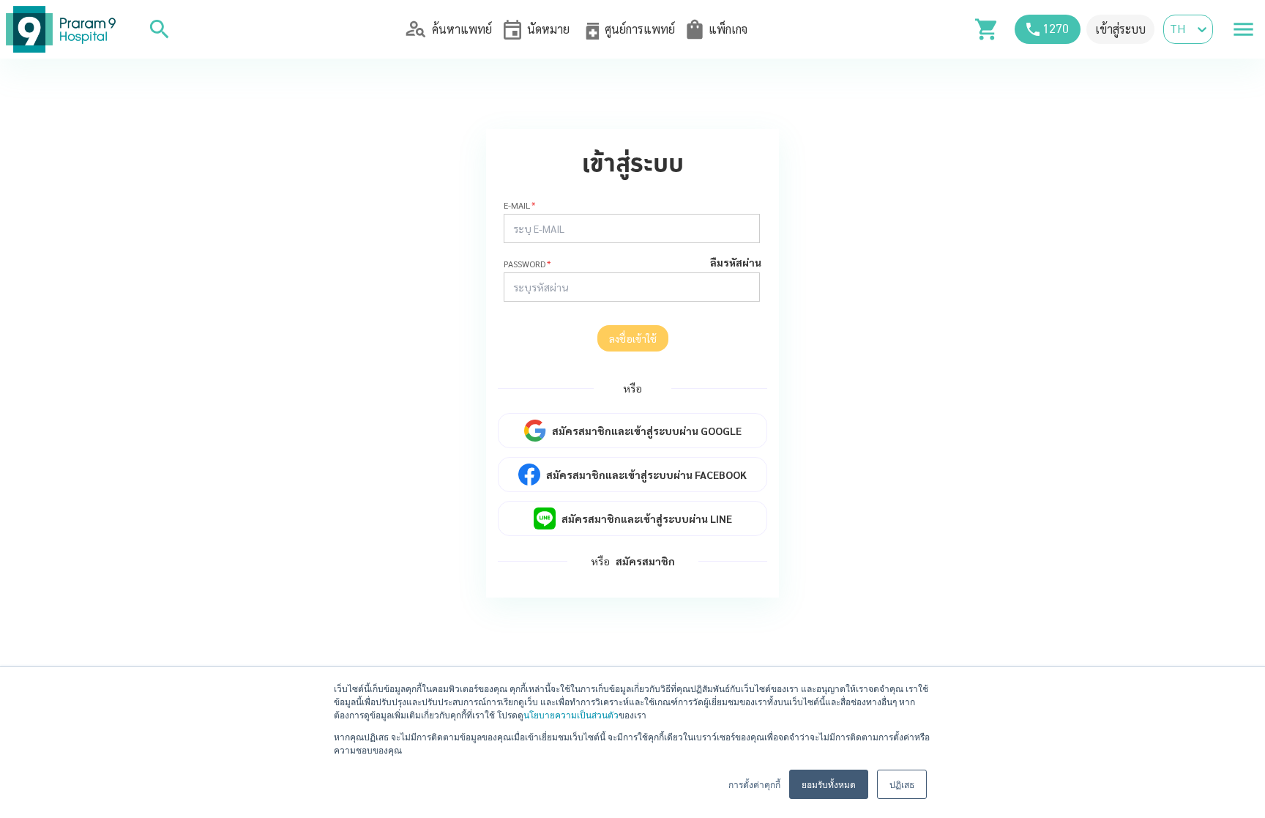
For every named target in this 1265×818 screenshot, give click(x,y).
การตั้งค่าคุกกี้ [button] (754, 784)
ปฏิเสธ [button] (901, 784)
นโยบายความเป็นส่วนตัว (571, 714)
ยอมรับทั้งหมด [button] (829, 784)
